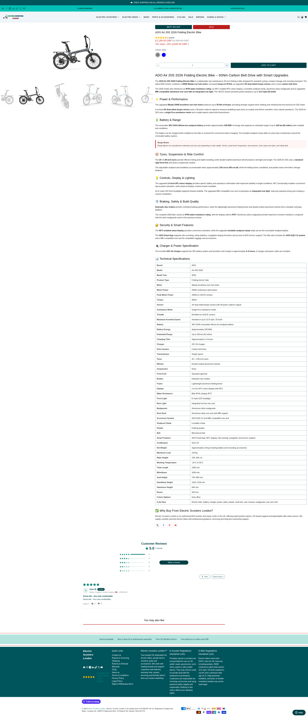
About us (115, 672)
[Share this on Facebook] (163, 525)
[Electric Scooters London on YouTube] (24, 8)
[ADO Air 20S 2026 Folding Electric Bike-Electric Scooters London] (77, 52)
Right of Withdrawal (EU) (122, 684)
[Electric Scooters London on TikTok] (17, 8)
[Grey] (157, 54)
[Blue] (163, 54)
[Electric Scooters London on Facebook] (6, 8)
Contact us (116, 655)
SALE (190, 17)
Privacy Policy (118, 678)
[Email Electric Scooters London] (3, 8)
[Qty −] (157, 65)
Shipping (116, 661)
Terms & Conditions (120, 675)
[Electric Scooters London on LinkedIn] (13, 8)
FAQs (114, 670)
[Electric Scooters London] (13, 17)
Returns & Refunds (120, 664)
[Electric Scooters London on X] (20, 8)
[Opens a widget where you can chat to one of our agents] (299, 713)
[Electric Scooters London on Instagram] (10, 8)
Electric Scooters (106, 17)
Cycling (181, 17)
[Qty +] (227, 65)
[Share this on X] (157, 525)
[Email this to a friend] (175, 525)
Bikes (146, 17)
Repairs (200, 17)
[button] (161, 38)
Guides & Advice (215, 17)
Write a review (174, 562)
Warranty (115, 667)
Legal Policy (117, 681)
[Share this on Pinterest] (169, 525)
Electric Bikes (130, 17)
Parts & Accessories (163, 17)
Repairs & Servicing (120, 658)
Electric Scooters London (96, 709)
